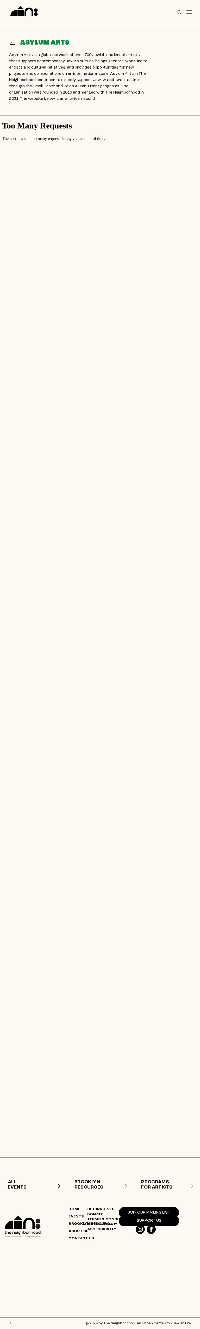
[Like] (140, 1229)
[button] (179, 12)
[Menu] (188, 12)
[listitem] (33, 1177)
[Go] (14, 44)
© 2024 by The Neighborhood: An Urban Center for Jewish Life (138, 1323)
